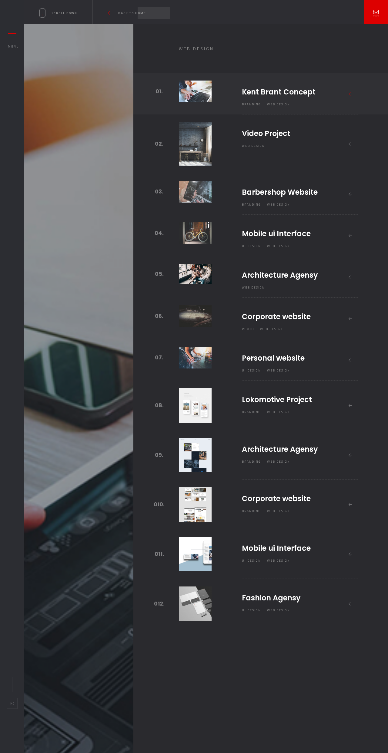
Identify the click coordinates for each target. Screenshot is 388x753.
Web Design (278, 104)
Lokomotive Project (277, 400)
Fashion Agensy (271, 598)
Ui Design (251, 246)
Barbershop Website (280, 192)
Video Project (266, 133)
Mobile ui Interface (276, 234)
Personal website (273, 358)
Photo (248, 329)
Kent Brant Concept (279, 92)
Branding (251, 104)
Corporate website (276, 317)
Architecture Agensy (280, 275)
